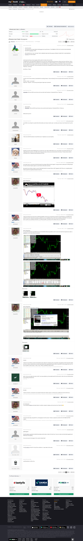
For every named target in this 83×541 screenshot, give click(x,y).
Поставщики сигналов (35, 506)
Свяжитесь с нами (69, 503)
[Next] (73, 41)
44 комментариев (70, 148)
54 (66, 41)
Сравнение (44, 519)
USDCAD (27, 540)
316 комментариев (69, 162)
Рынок (33, 4)
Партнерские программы (35, 510)
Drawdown (31, 50)
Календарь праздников (12, 506)
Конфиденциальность (17, 526)
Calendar (10, 7)
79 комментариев (70, 45)
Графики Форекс (22, 509)
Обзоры (54, 4)
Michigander (15, 171)
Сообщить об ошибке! (70, 505)
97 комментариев (70, 374)
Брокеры (59, 4)
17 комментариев (70, 76)
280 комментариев (69, 121)
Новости (49, 4)
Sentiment (20, 7)
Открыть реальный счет (19, 494)
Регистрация (71, 1)
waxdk (15, 144)
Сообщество (43, 4)
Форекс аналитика (11, 512)
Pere (15, 439)
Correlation (26, 7)
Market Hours (36, 7)
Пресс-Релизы (45, 510)
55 (68, 41)
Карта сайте (24, 527)
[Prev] (59, 41)
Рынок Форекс (10, 507)
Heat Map (30, 7)
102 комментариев (69, 459)
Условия (9, 526)
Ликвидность (10, 515)
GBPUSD (27, 538)
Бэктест (21, 4)
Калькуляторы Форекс (12, 516)
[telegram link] (74, 527)
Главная (10, 4)
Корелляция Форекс (11, 510)
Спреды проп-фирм (46, 517)
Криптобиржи (33, 516)
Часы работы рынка (11, 503)
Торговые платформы (35, 514)
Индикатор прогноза (23, 511)
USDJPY (19, 540)
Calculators (15, 7)
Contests (58, 7)
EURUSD (19, 538)
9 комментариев (70, 178)
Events (36, 538)
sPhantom (22, 29)
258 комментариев (69, 445)
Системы (38, 4)
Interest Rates (47, 7)
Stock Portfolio (56, 506)
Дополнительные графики (59, 509)
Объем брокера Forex (46, 506)
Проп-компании (66, 4)
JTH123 (15, 113)
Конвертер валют (11, 521)
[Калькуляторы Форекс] (72, 539)
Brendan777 (15, 383)
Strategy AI (28, 4)
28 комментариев (70, 90)
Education (52, 7)
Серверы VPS (33, 505)
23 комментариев (70, 429)
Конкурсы (21, 507)
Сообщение (71, 26)
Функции (55, 502)
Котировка (57, 71)
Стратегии (21, 506)
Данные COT (10, 514)
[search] (74, 5)
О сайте (67, 506)
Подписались (71, 39)
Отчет (71, 71)
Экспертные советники (35, 515)
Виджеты (55, 501)
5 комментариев (70, 134)
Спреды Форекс (45, 501)
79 (71, 41)
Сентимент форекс (22, 510)
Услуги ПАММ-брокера (35, 511)
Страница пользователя (61, 26)
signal (41, 49)
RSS (54, 505)
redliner (15, 85)
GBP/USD (25, 233)
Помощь (67, 502)
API (54, 503)
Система (50, 26)
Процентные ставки (11, 505)
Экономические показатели (10, 520)
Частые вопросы (69, 501)
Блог (66, 507)
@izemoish (25, 92)
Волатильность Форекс (12, 509)
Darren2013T (15, 54)
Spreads (41, 7)
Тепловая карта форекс (12, 518)
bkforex (15, 158)
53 (64, 41)
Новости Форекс (11, 511)
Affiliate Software (57, 507)
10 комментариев (70, 104)
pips (42, 151)
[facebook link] (68, 527)
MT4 (25, 434)
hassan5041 (15, 187)
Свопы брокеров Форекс (46, 505)
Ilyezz (15, 99)
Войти (65, 1)
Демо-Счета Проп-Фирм (46, 518)
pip (31, 153)
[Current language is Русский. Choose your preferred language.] (60, 1)
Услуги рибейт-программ (35, 512)
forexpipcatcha (15, 130)
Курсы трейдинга (34, 518)
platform (30, 405)
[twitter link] (71, 527)
